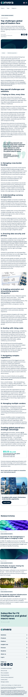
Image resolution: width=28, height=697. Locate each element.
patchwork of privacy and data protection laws (14, 241)
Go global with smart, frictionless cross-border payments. (14, 498)
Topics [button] (2, 8)
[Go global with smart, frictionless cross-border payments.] (14, 485)
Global (3, 52)
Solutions (3, 635)
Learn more (6, 502)
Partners (3, 647)
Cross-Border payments (7, 15)
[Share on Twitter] (26, 34)
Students (3, 651)
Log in (2, 657)
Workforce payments (12, 52)
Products (3, 638)
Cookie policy (4, 679)
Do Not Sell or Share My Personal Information (14, 694)
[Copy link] (22, 34)
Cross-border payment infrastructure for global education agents (13, 595)
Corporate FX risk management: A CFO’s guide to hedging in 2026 (12, 537)
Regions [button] (14, 8)
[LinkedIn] (2, 664)
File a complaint (5, 672)
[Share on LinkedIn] (24, 34)
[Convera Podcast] (8, 664)
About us (3, 654)
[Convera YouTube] (11, 664)
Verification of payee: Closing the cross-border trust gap (12, 566)
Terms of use (4, 670)
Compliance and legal (6, 668)
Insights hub (4, 644)
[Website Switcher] (24, 3)
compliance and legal (17, 693)
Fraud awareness (5, 675)
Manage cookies (5, 681)
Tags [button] (8, 8)
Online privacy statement (7, 677)
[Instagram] (5, 664)
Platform (3, 641)
